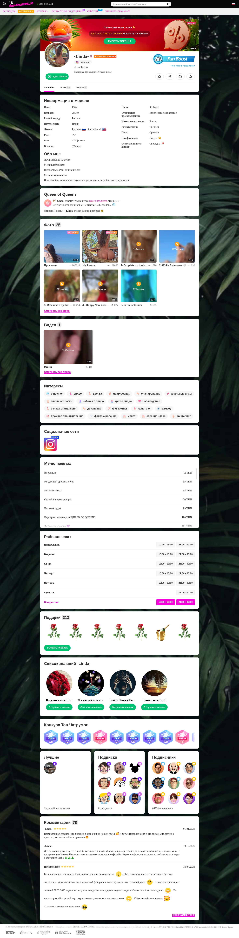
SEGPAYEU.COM (87, 927)
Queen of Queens (98, 200)
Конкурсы (92, 11)
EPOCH (76, 927)
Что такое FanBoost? (183, 65)
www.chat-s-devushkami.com (41, 927)
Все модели (9, 11)
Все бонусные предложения (67, 11)
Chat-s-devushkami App (117, 11)
